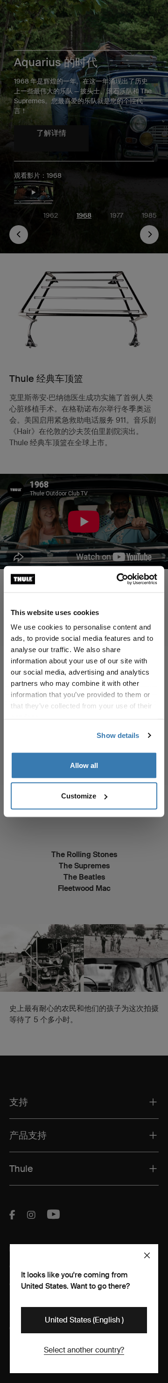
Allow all (84, 765)
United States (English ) (84, 1320)
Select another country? (84, 1350)
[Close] (147, 1255)
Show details (118, 735)
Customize (78, 796)
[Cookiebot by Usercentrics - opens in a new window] (118, 579)
